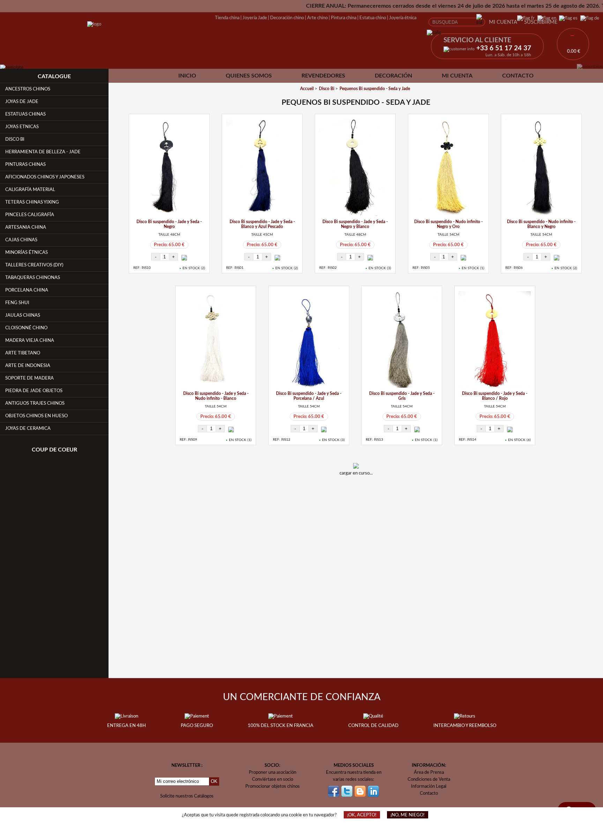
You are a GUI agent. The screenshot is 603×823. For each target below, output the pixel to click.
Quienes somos (249, 76)
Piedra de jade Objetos (33, 390)
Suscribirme (541, 22)
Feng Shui (17, 302)
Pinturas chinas (25, 164)
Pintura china (343, 17)
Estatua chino (372, 17)
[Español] (567, 18)
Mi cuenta (503, 22)
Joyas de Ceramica (28, 428)
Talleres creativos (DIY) (34, 265)
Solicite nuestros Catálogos (187, 796)
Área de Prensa (429, 772)
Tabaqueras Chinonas (32, 277)
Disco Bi (14, 139)
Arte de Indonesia (27, 365)
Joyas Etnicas (22, 126)
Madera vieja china (29, 340)
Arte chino (317, 17)
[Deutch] (588, 18)
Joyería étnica (402, 17)
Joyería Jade (255, 17)
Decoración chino (287, 17)
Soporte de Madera (29, 378)
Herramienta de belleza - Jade (43, 151)
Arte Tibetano (22, 353)
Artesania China (25, 227)
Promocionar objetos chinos (272, 786)
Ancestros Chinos (27, 89)
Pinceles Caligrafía (29, 214)
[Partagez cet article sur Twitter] (365, 492)
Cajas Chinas (21, 239)
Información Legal (428, 786)
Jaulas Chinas (22, 315)
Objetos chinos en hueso (36, 415)
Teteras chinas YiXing (32, 202)
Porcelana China (26, 290)
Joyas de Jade (21, 101)
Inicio (187, 76)
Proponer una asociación (272, 772)
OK (214, 781)
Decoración (393, 76)
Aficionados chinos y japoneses (44, 177)
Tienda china (227, 17)
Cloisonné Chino (26, 327)
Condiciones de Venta (429, 779)
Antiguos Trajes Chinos (35, 403)
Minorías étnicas (26, 252)
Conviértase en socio (272, 779)
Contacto (518, 76)
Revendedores (323, 76)
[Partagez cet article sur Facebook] (347, 492)
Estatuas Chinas (25, 114)
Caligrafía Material (30, 189)
